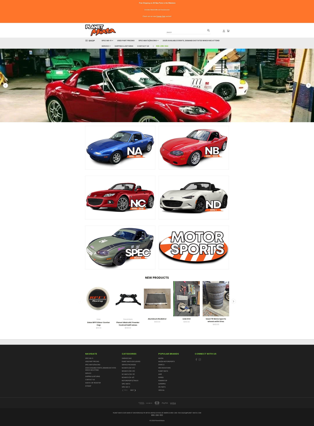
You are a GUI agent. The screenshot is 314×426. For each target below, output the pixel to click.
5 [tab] (163, 118)
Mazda (160, 358)
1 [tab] (151, 118)
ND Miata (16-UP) (128, 377)
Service (105, 46)
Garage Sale (160, 16)
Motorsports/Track (130, 381)
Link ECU (186, 319)
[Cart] (228, 31)
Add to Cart (98, 301)
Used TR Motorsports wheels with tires (216, 320)
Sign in (88, 383)
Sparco (161, 365)
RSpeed (161, 377)
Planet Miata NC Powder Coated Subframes (128, 323)
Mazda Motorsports (166, 361)
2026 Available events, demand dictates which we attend (191, 40)
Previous (5, 85)
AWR (160, 374)
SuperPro (162, 384)
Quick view (99, 296)
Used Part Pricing (126, 40)
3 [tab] (157, 118)
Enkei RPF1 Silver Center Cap (98, 323)
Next (308, 85)
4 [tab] (160, 118)
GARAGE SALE (127, 358)
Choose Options (128, 301)
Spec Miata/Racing (147, 40)
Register (97, 383)
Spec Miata (126, 384)
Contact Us (143, 46)
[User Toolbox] (224, 31)
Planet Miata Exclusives (131, 361)
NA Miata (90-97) (128, 368)
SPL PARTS (162, 387)
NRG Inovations (164, 368)
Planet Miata (163, 371)
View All (161, 390)
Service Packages (129, 365)
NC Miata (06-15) (128, 374)
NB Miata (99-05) (128, 371)
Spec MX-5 (107, 40)
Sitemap (88, 386)
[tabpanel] (157, 85)
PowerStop (162, 381)
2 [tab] (154, 118)
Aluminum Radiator (157, 319)
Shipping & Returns (124, 46)
